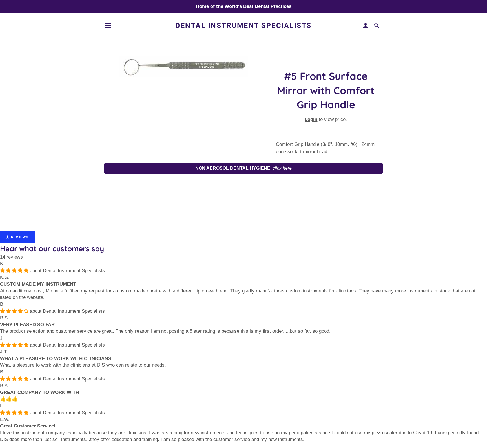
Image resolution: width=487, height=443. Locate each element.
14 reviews (11, 257)
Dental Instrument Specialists (74, 270)
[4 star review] (15, 311)
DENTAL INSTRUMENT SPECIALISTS (243, 25)
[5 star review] (15, 270)
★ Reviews (17, 237)
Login (311, 119)
